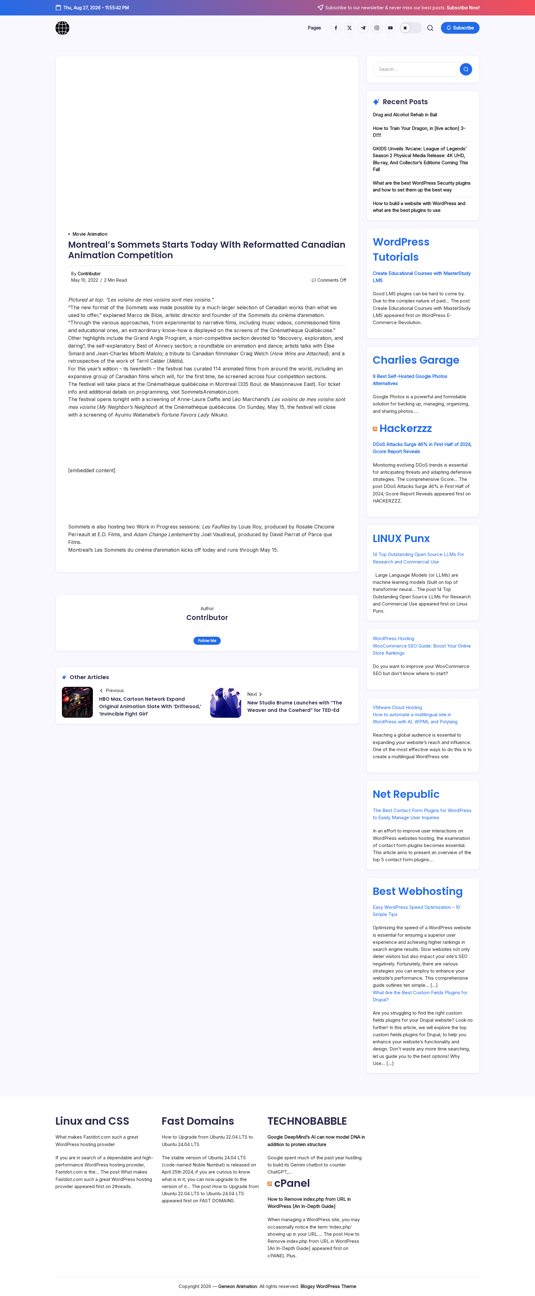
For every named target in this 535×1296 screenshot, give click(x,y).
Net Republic (406, 794)
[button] (411, 27)
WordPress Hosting (393, 638)
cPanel (292, 1183)
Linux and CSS (92, 1121)
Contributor (89, 273)
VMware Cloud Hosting (397, 707)
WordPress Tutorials (401, 249)
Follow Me (207, 640)
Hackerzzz (406, 428)
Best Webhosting (418, 891)
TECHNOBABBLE (307, 1121)
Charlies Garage (416, 360)
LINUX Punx (401, 538)
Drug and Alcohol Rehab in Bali (405, 115)
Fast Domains (198, 1121)
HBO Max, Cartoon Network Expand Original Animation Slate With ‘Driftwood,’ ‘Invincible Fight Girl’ (150, 706)
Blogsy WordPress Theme (328, 1286)
